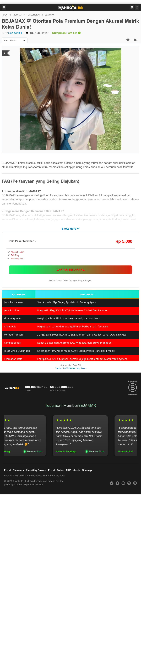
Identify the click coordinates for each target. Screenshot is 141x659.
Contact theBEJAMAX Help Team (70, 368)
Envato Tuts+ (56, 470)
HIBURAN (17, 14)
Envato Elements (14, 470)
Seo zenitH (15, 33)
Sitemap (87, 470)
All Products (73, 470)
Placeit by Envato (36, 470)
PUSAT (5, 14)
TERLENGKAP (33, 14)
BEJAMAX (49, 14)
